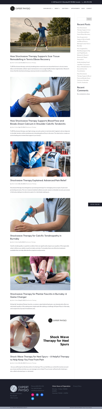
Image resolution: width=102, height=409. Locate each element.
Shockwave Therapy (31, 62)
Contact (89, 8)
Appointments (75, 8)
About (57, 8)
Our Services (47, 8)
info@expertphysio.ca (37, 390)
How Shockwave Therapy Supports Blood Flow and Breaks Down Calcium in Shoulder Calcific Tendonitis (84, 78)
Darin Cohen (15, 62)
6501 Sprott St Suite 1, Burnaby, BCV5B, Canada (16, 396)
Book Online (95, 204)
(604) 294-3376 (39, 386)
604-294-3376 (88, 2)
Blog (83, 8)
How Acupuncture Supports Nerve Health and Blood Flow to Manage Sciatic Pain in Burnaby (83, 42)
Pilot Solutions (87, 407)
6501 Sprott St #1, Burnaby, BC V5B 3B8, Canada (66, 2)
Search (89, 18)
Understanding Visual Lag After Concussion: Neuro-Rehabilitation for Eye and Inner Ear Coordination (84, 67)
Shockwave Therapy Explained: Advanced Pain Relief (38, 180)
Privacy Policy (77, 386)
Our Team (65, 8)
